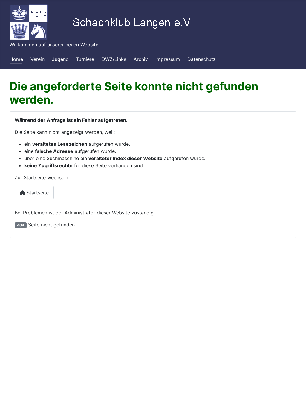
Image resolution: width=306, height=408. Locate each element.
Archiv (141, 59)
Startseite (37, 193)
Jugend (60, 59)
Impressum (167, 59)
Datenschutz (201, 59)
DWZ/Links (114, 59)
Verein (37, 59)
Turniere (85, 59)
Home (16, 59)
